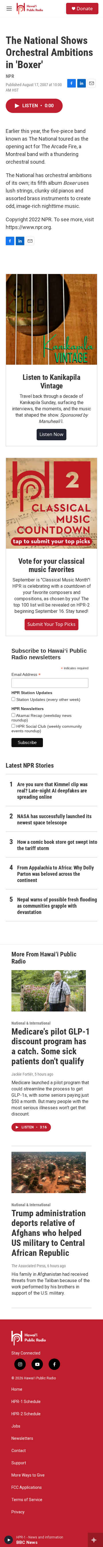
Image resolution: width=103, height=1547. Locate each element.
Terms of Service (26, 1500)
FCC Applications (26, 1487)
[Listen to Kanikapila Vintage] (51, 319)
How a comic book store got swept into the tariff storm (57, 845)
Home (16, 1389)
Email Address (26, 674)
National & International (31, 1023)
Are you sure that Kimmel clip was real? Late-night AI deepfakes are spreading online (52, 790)
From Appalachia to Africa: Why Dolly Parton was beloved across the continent (55, 874)
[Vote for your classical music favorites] (51, 503)
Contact (18, 1451)
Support (18, 1463)
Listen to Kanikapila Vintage (51, 381)
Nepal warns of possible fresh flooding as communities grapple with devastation (57, 906)
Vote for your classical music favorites (51, 565)
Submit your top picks (51, 624)
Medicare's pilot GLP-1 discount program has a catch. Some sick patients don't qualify (50, 1046)
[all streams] (95, 1540)
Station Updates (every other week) (47, 699)
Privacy (18, 1512)
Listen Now (51, 434)
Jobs (15, 1426)
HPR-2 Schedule (26, 1414)
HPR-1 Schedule (26, 1402)
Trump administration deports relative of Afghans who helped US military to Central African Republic (48, 1233)
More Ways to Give (28, 1475)
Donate (85, 8)
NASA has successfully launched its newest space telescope (54, 819)
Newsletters (22, 1438)
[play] (8, 1540)
